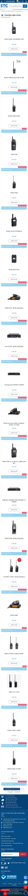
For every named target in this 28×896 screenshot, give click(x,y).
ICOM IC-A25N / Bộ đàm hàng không (14, 538)
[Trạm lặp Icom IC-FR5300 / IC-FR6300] (14, 374)
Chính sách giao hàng (6, 845)
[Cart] (19, 2)
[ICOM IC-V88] (14, 143)
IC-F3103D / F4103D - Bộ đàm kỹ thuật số (14, 577)
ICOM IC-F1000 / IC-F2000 (14, 769)
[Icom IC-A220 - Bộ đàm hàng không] (14, 335)
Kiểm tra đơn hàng (5, 836)
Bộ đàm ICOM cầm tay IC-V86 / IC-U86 (14, 77)
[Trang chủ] (4, 4)
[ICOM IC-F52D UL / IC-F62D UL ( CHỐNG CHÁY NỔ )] (14, 451)
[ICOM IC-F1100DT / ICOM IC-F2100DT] (14, 643)
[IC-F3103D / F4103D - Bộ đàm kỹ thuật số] (14, 566)
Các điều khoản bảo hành (7, 841)
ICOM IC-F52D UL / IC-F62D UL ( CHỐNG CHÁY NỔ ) (14, 462)
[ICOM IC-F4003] (14, 182)
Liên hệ (15, 883)
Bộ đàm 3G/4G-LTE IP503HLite (14, 231)
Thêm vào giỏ (14, 49)
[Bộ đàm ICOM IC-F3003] (14, 105)
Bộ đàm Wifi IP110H (14, 269)
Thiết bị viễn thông (10, 11)
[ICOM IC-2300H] (14, 604)
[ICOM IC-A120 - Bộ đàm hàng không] (14, 297)
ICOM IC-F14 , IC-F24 (14, 692)
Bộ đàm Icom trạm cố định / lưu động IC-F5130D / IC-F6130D (14, 424)
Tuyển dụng (14, 884)
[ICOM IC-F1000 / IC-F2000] (14, 758)
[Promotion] (26, 3)
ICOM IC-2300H (14, 615)
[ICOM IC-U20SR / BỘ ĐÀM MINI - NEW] (14, 28)
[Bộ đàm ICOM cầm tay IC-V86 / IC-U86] (14, 67)
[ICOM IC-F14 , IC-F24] (14, 681)
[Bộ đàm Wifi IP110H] (14, 259)
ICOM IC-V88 (14, 154)
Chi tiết (14, 32)
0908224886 (10, 1)
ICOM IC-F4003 (14, 193)
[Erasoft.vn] (23, 893)
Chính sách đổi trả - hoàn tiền (8, 838)
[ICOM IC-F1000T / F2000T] (14, 719)
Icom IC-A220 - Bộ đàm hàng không (14, 346)
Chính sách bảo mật (6, 843)
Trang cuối (17, 791)
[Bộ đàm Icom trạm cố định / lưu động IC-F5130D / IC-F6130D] (14, 412)
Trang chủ (3, 11)
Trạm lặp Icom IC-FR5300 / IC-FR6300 (14, 385)
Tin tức (19, 883)
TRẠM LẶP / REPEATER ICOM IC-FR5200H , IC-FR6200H (14, 501)
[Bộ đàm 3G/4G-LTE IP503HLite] (14, 220)
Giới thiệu (10, 883)
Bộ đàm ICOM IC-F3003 (14, 116)
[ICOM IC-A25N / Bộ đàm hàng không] (14, 527)
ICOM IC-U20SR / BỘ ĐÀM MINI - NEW (14, 39)
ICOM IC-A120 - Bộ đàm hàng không (14, 308)
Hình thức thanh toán (18, 843)
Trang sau (10, 791)
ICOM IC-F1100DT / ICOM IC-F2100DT (14, 654)
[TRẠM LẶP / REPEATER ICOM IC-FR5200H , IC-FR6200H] (14, 489)
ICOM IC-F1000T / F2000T (14, 730)
